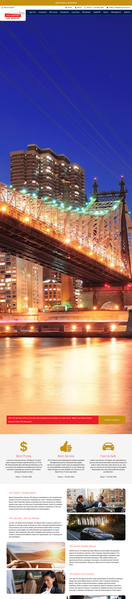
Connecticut (42, 12)
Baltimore (127, 12)
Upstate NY (97, 12)
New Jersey (53, 12)
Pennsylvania (64, 12)
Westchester (86, 12)
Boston (106, 12)
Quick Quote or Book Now (66, 3)
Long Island (75, 12)
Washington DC (116, 12)
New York (32, 12)
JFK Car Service (9, 7)
